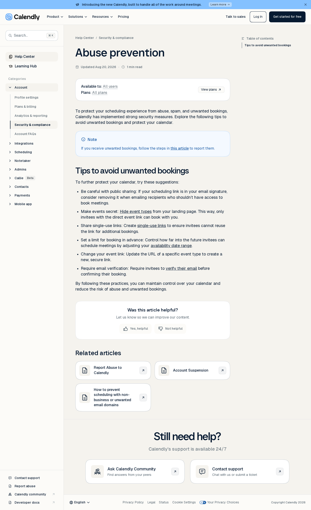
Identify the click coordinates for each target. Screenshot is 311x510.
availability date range (171, 245)
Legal (151, 502)
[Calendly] (22, 16)
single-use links (151, 225)
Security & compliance (116, 38)
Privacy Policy (133, 502)
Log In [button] (258, 17)
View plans (209, 89)
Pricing (123, 17)
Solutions (75, 17)
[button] (287, 16)
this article (180, 148)
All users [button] (110, 86)
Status (164, 502)
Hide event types (136, 211)
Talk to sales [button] (236, 17)
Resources (100, 17)
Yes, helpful (139, 328)
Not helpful (174, 328)
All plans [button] (99, 92)
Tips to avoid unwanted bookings (268, 45)
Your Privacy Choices (223, 502)
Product (53, 17)
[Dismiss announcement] (305, 4)
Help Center (84, 38)
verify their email (181, 268)
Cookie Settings (184, 502)
